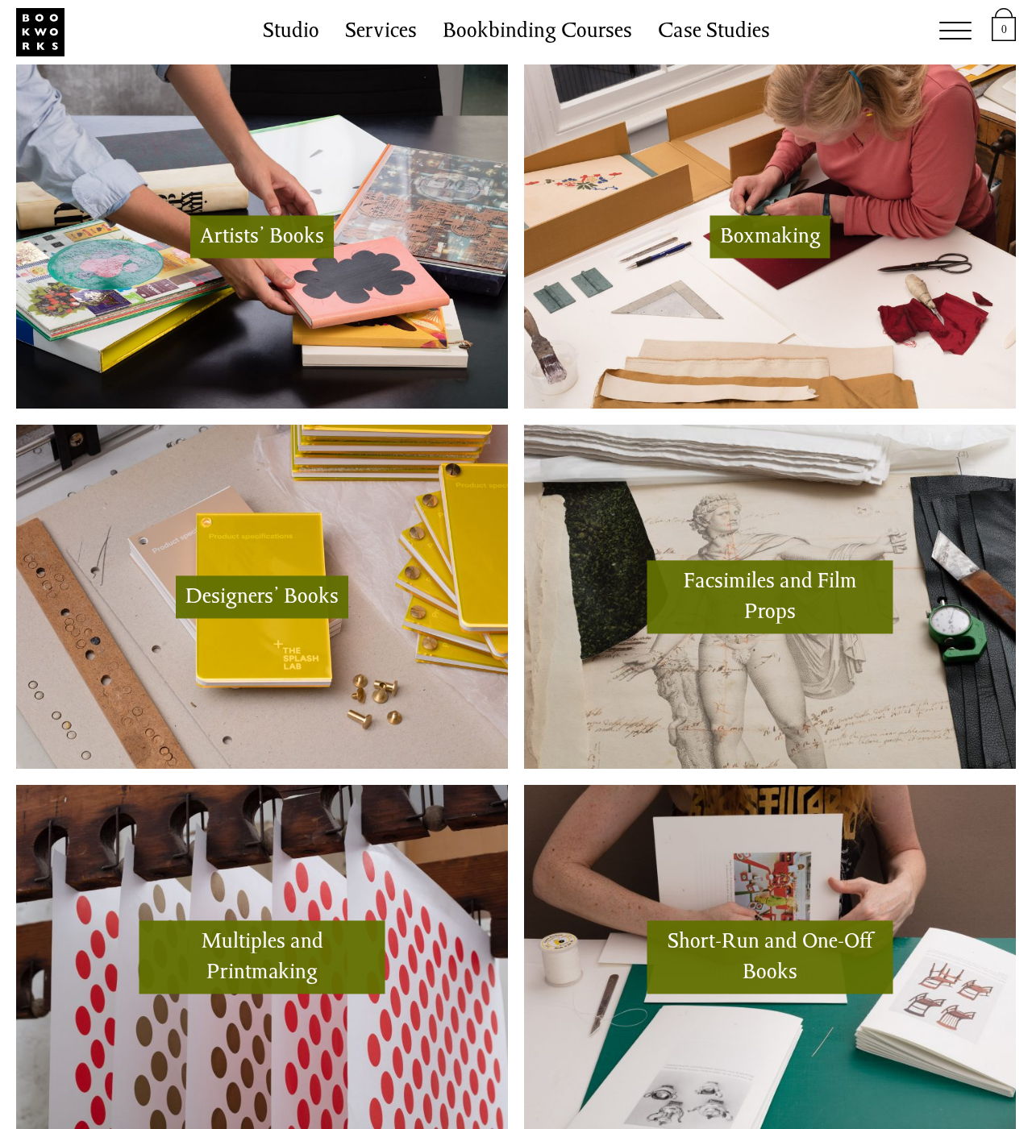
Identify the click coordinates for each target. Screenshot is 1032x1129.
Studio (291, 32)
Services (381, 32)
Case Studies (714, 32)
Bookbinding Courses (537, 32)
